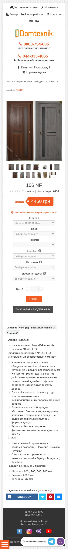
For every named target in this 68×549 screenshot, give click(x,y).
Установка (51, 7)
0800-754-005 (35, 44)
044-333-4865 (35, 56)
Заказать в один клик (34, 309)
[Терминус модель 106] (52, 175)
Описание (12, 328)
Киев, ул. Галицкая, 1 (34, 67)
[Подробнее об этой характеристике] (39, 251)
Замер (13, 14)
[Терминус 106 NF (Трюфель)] (22, 167)
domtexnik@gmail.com (34, 520)
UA (37, 21)
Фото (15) (24, 328)
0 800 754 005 (34, 512)
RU (31, 21)
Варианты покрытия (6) (43, 328)
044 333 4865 (33, 515)
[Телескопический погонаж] (44, 167)
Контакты (55, 14)
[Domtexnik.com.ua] (34, 33)
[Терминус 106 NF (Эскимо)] (17, 167)
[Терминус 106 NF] (51, 167)
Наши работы (33, 14)
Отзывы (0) (12, 333)
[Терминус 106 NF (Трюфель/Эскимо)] (11, 167)
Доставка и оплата (25, 7)
